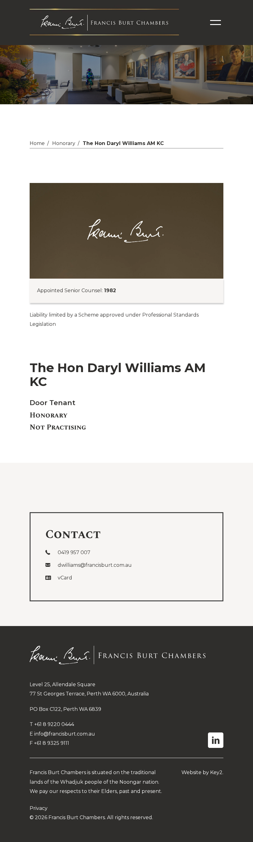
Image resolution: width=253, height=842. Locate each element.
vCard (65, 578)
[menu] (215, 23)
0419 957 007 (74, 552)
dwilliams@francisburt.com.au (95, 565)
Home (37, 143)
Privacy (39, 808)
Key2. (216, 772)
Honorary (63, 143)
